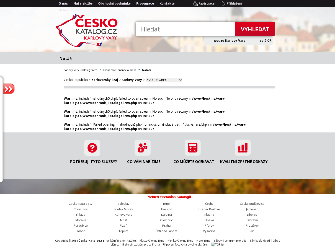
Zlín (252, 231)
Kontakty (167, 3)
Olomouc (166, 220)
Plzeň (123, 225)
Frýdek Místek (123, 209)
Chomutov (81, 209)
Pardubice (81, 225)
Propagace (145, 3)
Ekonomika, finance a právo (120, 70)
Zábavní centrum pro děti (230, 241)
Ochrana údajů (70, 10)
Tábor (81, 231)
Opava (209, 220)
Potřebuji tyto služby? (93, 161)
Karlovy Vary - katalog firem (80, 70)
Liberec (252, 214)
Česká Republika (76, 80)
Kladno (209, 214)
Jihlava (80, 214)
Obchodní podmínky (114, 3)
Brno (166, 204)
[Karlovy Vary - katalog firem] (88, 46)
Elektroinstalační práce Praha (141, 244)
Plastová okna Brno (152, 241)
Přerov (209, 225)
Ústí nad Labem (166, 231)
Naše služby (83, 3)
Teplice (124, 231)
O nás (63, 3)
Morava (80, 220)
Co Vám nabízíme (143, 161)
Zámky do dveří (260, 241)
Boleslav (123, 204)
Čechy (209, 204)
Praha (166, 225)
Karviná (166, 214)
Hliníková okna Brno (180, 241)
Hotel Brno (203, 241)
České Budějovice (252, 204)
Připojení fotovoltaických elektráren (186, 244)
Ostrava (252, 220)
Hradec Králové (209, 209)
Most (123, 220)
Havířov (166, 209)
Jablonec (252, 209)
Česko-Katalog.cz (81, 204)
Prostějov (252, 225)
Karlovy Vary (123, 214)
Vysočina (209, 231)
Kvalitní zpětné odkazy (244, 161)
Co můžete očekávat (193, 161)
